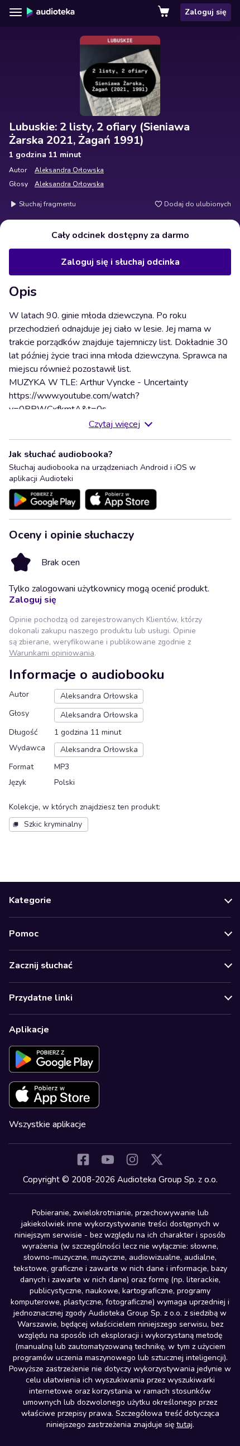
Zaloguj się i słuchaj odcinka (120, 262)
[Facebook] (83, 1159)
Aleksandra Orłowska (69, 170)
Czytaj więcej (114, 424)
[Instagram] (132, 1159)
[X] (157, 1159)
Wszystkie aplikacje (47, 1124)
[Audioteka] (51, 12)
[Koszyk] (164, 12)
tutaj (184, 1424)
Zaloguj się (206, 12)
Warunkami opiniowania (51, 653)
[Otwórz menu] (15, 12)
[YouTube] (107, 1159)
